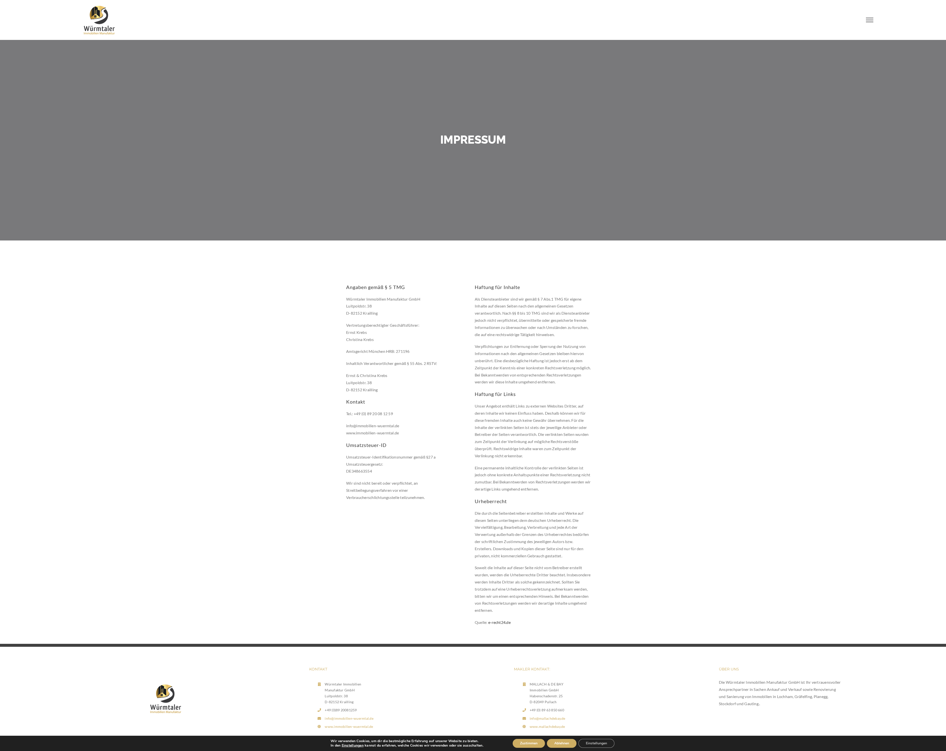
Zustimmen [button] (529, 743)
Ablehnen (561, 743)
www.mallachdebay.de (547, 726)
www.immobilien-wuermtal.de (349, 726)
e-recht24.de (499, 622)
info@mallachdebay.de (547, 718)
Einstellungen (353, 745)
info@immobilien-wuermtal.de (349, 718)
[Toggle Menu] (870, 20)
